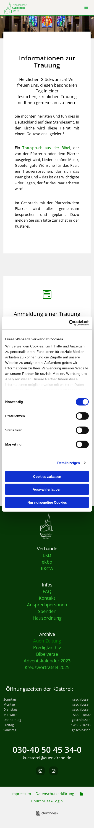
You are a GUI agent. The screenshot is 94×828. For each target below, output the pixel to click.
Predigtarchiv (47, 647)
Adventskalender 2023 (47, 661)
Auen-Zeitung (47, 641)
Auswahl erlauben (47, 489)
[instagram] (40, 770)
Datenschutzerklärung (55, 793)
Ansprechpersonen (47, 605)
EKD (47, 555)
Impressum (21, 793)
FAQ (47, 591)
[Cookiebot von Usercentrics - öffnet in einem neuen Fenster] (69, 323)
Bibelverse (47, 654)
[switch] (82, 415)
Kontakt (47, 598)
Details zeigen (68, 463)
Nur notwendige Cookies (47, 502)
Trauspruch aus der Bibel (46, 147)
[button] (86, 8)
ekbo (47, 562)
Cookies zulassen (47, 476)
